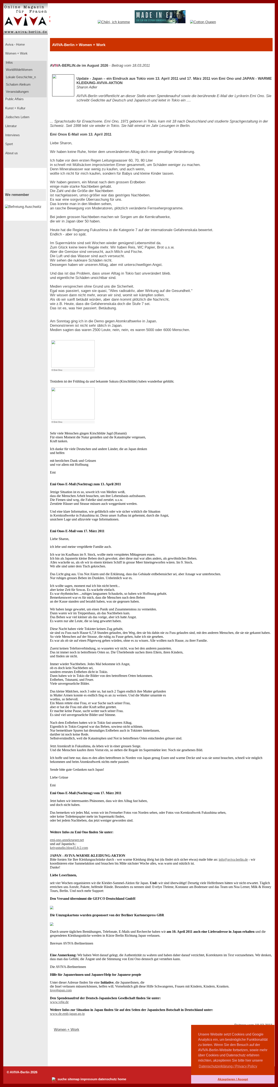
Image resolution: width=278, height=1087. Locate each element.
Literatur (10, 126)
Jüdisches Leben (16, 117)
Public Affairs (14, 99)
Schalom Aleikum (18, 84)
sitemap (73, 1079)
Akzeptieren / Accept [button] (233, 1079)
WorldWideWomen (18, 69)
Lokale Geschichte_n (20, 77)
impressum (88, 1079)
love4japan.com (61, 990)
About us (11, 153)
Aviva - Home (14, 44)
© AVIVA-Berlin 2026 (22, 1072)
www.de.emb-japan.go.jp (67, 1014)
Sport (8, 144)
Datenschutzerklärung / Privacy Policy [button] (228, 1066)
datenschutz (107, 1079)
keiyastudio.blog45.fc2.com (69, 848)
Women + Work (16, 53)
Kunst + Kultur (14, 108)
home (122, 1079)
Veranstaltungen (17, 91)
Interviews (12, 135)
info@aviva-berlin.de (233, 859)
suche (62, 1079)
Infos (9, 62)
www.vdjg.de (59, 1002)
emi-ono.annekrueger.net (67, 840)
